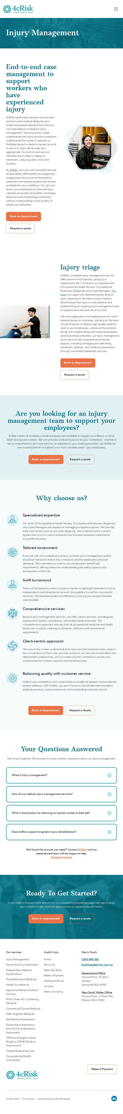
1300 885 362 (90, 959)
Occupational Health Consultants (18, 1058)
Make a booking (53, 992)
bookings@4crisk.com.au (97, 965)
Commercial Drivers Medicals (23, 1009)
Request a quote (20, 228)
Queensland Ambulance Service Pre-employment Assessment (20, 1029)
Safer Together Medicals (20, 1014)
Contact (49, 986)
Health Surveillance (17, 985)
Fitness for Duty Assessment (22, 965)
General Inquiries (61, 857)
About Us (49, 965)
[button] (116, 9)
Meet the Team (53, 970)
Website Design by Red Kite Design (54, 1099)
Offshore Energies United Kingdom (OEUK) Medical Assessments (21, 1042)
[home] (18, 9)
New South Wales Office (97, 992)
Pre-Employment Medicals (21, 979)
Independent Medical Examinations (19, 972)
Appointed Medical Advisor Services (22, 992)
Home (47, 959)
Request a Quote (80, 710)
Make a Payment (54, 975)
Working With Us (54, 981)
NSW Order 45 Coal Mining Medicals (22, 1001)
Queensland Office (93, 973)
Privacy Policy (29, 1099)
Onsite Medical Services (20, 1051)
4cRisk (13, 170)
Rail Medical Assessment (20, 1019)
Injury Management (17, 959)
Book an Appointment (23, 216)
